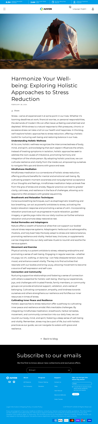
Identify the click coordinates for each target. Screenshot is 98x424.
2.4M (33, 2)
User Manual (58, 390)
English (83, 9)
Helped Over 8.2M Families (16, 2)
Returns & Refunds (60, 395)
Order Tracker (58, 399)
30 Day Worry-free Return (60, 2)
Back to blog (50, 338)
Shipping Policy (25, 407)
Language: (76, 9)
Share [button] (16, 111)
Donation (41, 386)
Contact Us (57, 382)
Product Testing (43, 382)
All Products (27, 382)
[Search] (70, 7)
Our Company (28, 386)
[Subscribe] (68, 370)
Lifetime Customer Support (82, 2)
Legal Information (12, 407)
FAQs (55, 386)
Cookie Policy (37, 407)
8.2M (8, 2)
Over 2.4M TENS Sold (41, 2)
